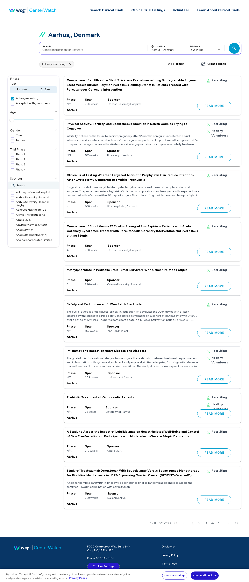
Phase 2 (20, 159)
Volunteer (181, 10)
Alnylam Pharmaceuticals (31, 225)
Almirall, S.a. (23, 219)
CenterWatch (33, 10)
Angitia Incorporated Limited (34, 240)
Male (19, 135)
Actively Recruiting (54, 64)
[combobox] (92, 48)
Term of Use (169, 563)
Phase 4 (21, 169)
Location (159, 46)
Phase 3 (20, 164)
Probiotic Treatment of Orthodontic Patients (100, 397)
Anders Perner (24, 230)
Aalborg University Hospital (33, 192)
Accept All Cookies (204, 575)
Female (20, 140)
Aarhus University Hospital (32, 197)
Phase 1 (20, 154)
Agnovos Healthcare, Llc (31, 209)
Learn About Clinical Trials (218, 10)
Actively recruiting (27, 98)
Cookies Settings (103, 566)
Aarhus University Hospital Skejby (32, 204)
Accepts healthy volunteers (33, 103)
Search (46, 46)
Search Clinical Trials (107, 10)
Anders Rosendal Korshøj (31, 235)
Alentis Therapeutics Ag (31, 214)
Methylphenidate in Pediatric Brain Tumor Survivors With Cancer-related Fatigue (127, 270)
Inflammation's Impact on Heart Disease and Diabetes (106, 351)
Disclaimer (168, 546)
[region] (124, 575)
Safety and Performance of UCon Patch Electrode (104, 304)
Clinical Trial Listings (148, 10)
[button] (33, 79)
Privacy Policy (170, 555)
